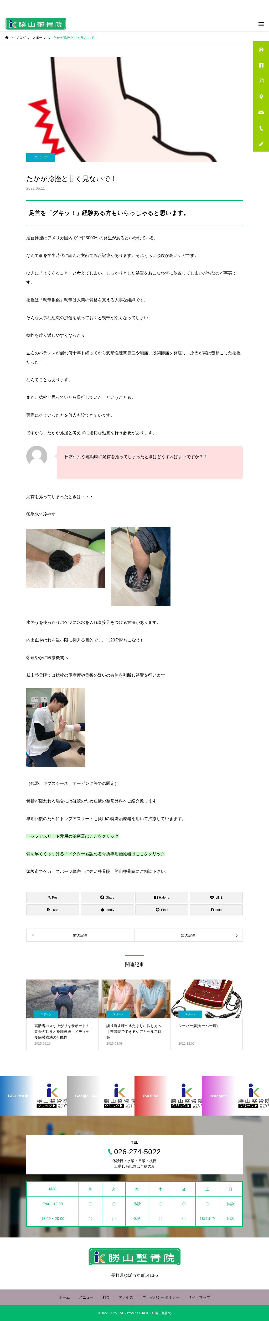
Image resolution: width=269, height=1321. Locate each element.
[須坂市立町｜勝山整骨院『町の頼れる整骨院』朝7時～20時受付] (35, 23)
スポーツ (40, 157)
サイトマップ (199, 1297)
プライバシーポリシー (160, 1297)
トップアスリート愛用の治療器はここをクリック (72, 836)
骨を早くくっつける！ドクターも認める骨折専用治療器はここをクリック (95, 854)
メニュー (86, 1297)
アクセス (126, 1297)
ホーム (64, 1297)
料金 (106, 1297)
